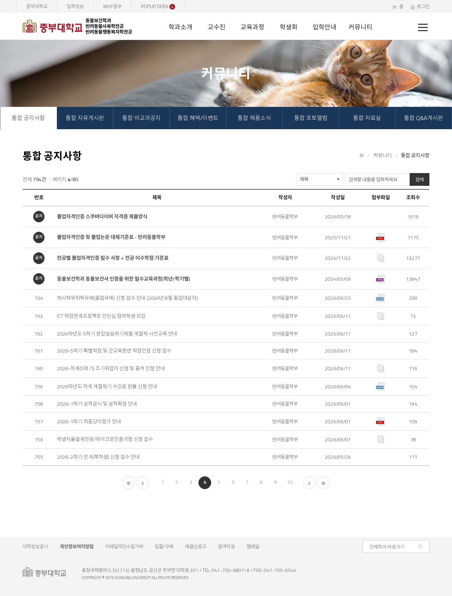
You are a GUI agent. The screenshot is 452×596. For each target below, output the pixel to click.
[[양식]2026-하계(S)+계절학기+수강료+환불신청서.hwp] (380, 386)
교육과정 (252, 27)
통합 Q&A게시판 (423, 118)
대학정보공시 (35, 546)
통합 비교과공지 (141, 118)
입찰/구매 (164, 546)
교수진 (217, 27)
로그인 (423, 6)
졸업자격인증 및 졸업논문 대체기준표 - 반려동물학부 (111, 237)
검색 (419, 179)
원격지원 (226, 546)
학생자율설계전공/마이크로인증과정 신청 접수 (105, 439)
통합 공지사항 (28, 118)
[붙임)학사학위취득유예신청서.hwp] (380, 298)
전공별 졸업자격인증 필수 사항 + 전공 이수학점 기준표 (112, 258)
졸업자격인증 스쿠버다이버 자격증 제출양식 (102, 216)
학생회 (289, 27)
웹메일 (252, 546)
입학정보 (75, 6)
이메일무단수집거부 (124, 546)
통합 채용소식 (254, 118)
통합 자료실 (367, 118)
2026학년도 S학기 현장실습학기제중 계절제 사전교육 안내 (117, 334)
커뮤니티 (361, 27)
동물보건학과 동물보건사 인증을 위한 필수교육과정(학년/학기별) (123, 279)
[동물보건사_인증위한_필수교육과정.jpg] (380, 279)
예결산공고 (195, 546)
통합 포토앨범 (310, 118)
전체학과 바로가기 (386, 547)
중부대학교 (36, 6)
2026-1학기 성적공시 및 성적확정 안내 (97, 404)
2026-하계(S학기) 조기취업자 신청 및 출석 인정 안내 (111, 368)
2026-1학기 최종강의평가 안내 (89, 421)
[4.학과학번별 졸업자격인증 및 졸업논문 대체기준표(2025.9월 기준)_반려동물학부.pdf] (380, 237)
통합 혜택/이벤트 (198, 118)
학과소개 (180, 27)
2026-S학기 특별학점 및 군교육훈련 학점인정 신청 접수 (114, 351)
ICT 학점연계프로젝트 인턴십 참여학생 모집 (101, 316)
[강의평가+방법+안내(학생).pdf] (380, 421)
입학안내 (325, 27)
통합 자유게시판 (85, 118)
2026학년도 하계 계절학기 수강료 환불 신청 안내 (107, 386)
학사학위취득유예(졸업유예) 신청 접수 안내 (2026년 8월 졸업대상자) (127, 298)
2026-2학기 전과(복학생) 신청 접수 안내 (98, 457)
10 (289, 482)
